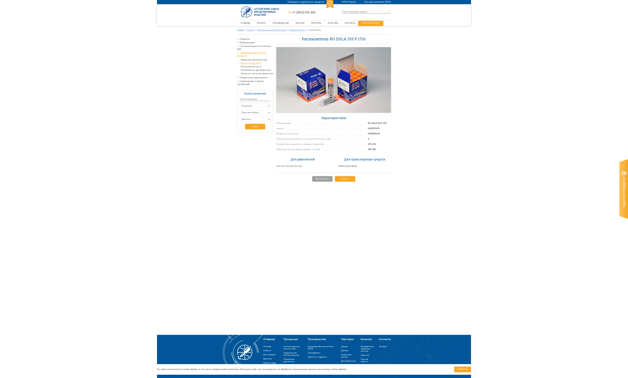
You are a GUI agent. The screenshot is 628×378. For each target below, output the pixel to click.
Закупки (300, 23)
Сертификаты (314, 353)
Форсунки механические (254, 60)
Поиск (255, 126)
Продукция (290, 339)
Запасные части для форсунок (257, 73)
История (267, 347)
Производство (280, 23)
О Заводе (269, 339)
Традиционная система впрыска (271, 30)
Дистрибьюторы (348, 361)
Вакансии (267, 359)
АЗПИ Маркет (349, 2)
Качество (333, 23)
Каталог (261, 23)
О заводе (245, 23)
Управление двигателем (253, 78)
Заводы (344, 347)
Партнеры (316, 23)
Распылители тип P (297, 30)
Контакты (350, 23)
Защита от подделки (317, 357)
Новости (267, 351)
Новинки (245, 39)
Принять (462, 369)
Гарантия (365, 355)
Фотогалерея (269, 355)
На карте (383, 347)
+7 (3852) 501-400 (303, 12)
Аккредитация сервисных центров (367, 349)
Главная (240, 30)
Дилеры (344, 351)
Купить (345, 179)
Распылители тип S (251, 67)
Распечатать (322, 179)
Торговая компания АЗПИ (377, 2)
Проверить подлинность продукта (306, 2)
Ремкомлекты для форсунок (256, 70)
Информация (247, 43)
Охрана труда (269, 363)
